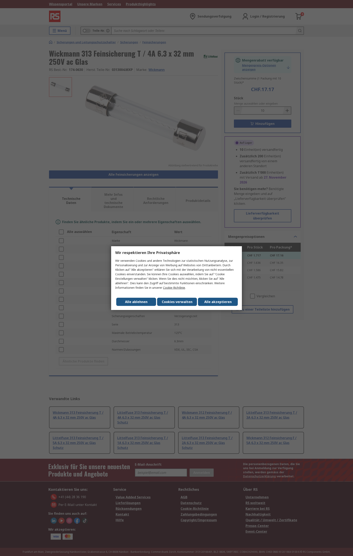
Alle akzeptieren (218, 302)
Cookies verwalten (177, 302)
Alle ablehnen (136, 302)
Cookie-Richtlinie (174, 288)
